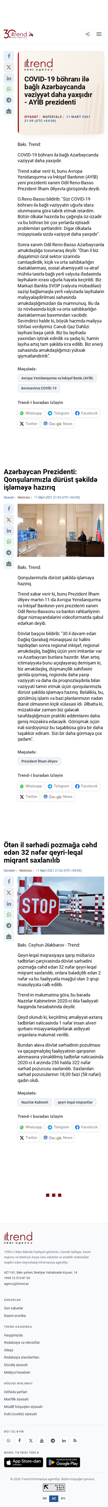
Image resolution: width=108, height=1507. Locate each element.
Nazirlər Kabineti (34, 1102)
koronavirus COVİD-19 (39, 388)
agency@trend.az (16, 1284)
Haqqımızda (13, 1335)
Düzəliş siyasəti (16, 1365)
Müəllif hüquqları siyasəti (23, 1407)
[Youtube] (41, 1440)
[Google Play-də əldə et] (63, 1462)
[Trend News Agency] (18, 1238)
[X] (30, 1440)
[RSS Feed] (74, 1440)
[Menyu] (99, 34)
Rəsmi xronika (15, 1316)
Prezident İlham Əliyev (39, 761)
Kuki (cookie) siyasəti (20, 1414)
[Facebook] (19, 1440)
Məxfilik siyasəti (16, 1399)
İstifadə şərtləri (15, 1392)
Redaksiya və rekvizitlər (22, 1343)
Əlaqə (8, 1350)
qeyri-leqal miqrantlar (75, 1102)
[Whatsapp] (8, 1440)
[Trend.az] (19, 34)
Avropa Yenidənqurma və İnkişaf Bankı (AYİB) (57, 378)
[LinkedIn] (63, 1440)
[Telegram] (52, 1440)
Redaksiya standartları (21, 1357)
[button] (9, 56)
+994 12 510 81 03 (17, 1278)
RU (63, 1498)
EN (45, 1498)
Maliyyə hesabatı (17, 1372)
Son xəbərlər (13, 1308)
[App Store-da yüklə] (23, 1462)
